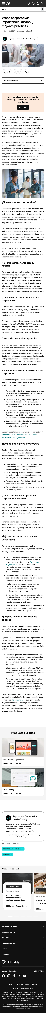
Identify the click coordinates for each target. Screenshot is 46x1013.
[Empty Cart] (42, 3)
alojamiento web (18, 700)
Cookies (34, 984)
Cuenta (4, 949)
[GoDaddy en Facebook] (3, 977)
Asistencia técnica (8, 932)
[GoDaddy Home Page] (10, 962)
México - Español (8, 971)
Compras (5, 954)
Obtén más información (15, 906)
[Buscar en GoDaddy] (42, 9)
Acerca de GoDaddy (9, 927)
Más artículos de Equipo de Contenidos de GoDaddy (21, 836)
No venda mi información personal (23, 988)
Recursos (5, 938)
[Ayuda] (33, 3)
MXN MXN (38, 971)
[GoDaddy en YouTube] (25, 977)
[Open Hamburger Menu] (2, 3)
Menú (4, 9)
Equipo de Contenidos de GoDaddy (22, 39)
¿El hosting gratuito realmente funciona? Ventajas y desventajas (15, 897)
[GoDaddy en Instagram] (8, 977)
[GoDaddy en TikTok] (14, 977)
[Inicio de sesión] (38, 3)
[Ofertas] (29, 3)
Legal (10, 984)
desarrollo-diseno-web (13, 849)
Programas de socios (9, 943)
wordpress (7, 855)
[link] (9, 71)
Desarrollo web (14, 886)
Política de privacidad (22, 984)
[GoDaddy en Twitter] (19, 977)
